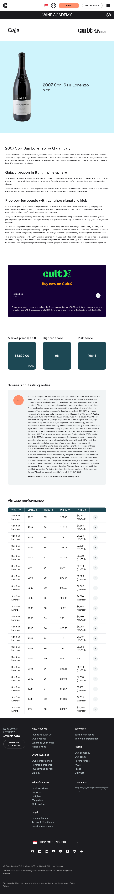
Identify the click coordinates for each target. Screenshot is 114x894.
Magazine (37, 800)
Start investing (40, 755)
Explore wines (40, 788)
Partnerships (82, 761)
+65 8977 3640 (11, 736)
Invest (69, 6)
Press (78, 769)
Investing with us (42, 735)
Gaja (13, 30)
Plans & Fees (39, 747)
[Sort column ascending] (20, 510)
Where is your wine (43, 743)
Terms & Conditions (43, 822)
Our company (82, 753)
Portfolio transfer (42, 765)
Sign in (36, 773)
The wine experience (87, 739)
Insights (36, 796)
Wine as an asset (84, 735)
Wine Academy (40, 782)
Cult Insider (39, 804)
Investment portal (42, 769)
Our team (80, 757)
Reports (36, 792)
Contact (79, 773)
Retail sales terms (42, 826)
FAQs (78, 765)
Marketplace (92, 6)
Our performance (42, 761)
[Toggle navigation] (108, 5)
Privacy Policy (40, 818)
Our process (39, 739)
